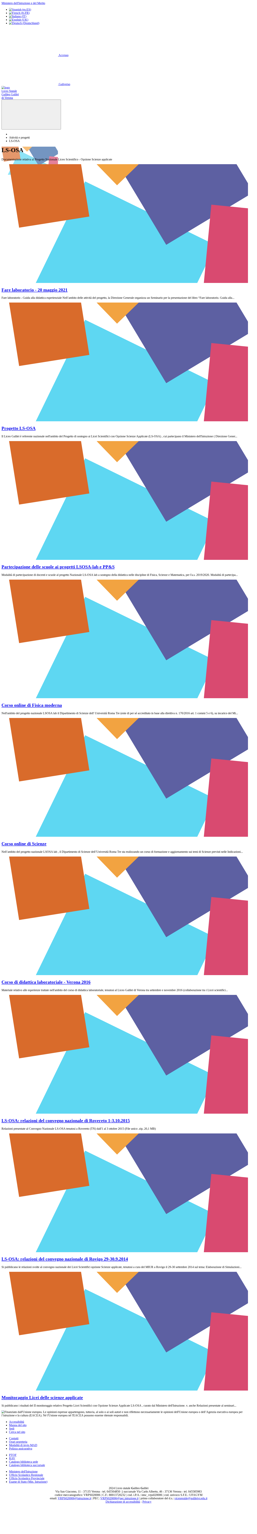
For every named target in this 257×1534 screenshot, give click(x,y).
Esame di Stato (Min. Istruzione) (28, 1481)
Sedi (11, 1428)
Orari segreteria (18, 1441)
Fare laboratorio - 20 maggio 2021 (35, 289)
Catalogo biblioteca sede (23, 1461)
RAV (12, 1458)
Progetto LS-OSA (19, 428)
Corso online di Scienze (24, 843)
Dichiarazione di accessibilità (123, 1501)
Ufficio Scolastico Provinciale (26, 1478)
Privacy (146, 1501)
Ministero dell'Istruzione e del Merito (23, 3)
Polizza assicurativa (20, 1448)
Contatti (13, 1438)
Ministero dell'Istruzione (23, 1471)
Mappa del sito (18, 1425)
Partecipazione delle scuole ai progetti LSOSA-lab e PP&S (58, 566)
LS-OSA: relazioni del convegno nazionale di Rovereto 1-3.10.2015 (66, 1120)
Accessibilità (16, 1421)
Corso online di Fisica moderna (32, 705)
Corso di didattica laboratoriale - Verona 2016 (46, 982)
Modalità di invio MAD (23, 1445)
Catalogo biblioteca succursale (27, 1465)
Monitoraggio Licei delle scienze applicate (42, 1397)
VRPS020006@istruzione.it (74, 1498)
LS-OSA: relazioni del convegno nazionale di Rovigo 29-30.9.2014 (65, 1259)
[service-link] (128, 282)
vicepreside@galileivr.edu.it (190, 1498)
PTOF (13, 1455)
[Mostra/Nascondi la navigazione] (31, 114)
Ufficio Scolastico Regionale (26, 1475)
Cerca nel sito (17, 1432)
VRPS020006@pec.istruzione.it (119, 1498)
